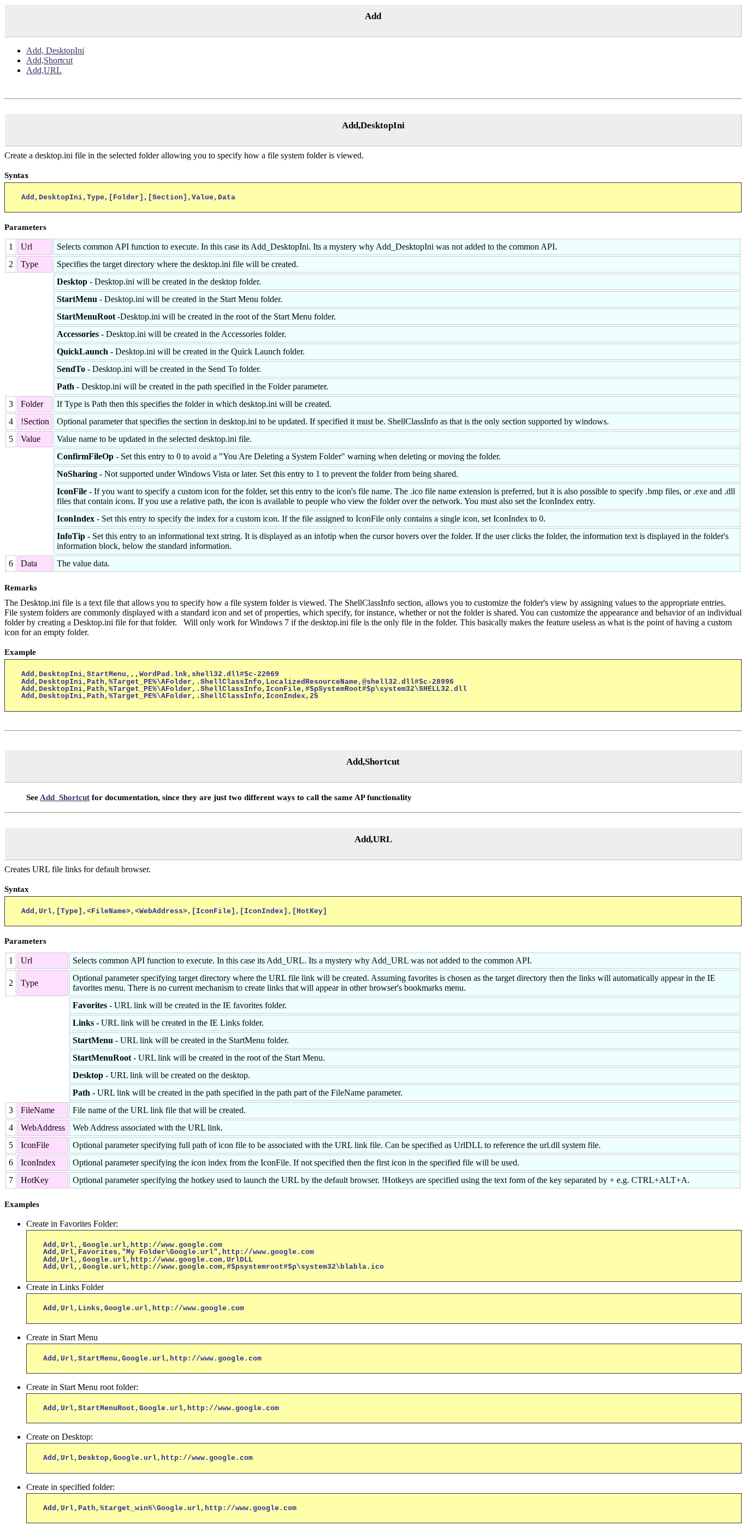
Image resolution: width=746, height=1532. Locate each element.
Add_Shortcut (65, 797)
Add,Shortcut (49, 60)
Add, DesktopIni (55, 50)
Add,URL (44, 70)
